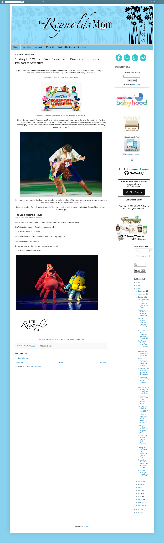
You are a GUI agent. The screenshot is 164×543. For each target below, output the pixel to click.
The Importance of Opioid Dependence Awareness (143, 409)
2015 (138, 282)
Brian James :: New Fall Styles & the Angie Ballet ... (143, 474)
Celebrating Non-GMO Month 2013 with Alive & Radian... (143, 463)
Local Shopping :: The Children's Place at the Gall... (143, 303)
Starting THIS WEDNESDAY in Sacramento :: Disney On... (143, 452)
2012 (138, 509)
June (140, 490)
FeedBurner (136, 84)
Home (15, 47)
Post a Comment (24, 358)
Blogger (86, 526)
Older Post (102, 362)
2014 (138, 285)
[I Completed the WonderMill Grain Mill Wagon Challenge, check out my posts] (131, 132)
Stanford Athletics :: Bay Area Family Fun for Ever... (142, 361)
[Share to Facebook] (48, 346)
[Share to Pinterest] (50, 346)
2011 (138, 512)
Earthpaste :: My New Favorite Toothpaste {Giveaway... (143, 371)
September (142, 481)
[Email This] (41, 346)
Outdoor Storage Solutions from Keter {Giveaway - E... (143, 323)
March (140, 499)
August (140, 484)
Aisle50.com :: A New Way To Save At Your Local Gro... (143, 390)
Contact (38, 47)
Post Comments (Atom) (33, 366)
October (141, 297)
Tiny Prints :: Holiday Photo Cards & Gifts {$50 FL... (143, 344)
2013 (138, 288)
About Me (27, 47)
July (139, 487)
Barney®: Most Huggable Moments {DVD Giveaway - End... (143, 440)
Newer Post (20, 362)
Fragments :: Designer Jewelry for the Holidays (143, 312)
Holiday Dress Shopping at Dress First (143, 353)
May (139, 493)
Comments (142, 256)
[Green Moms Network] (132, 154)
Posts (140, 251)
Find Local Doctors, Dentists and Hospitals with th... (143, 429)
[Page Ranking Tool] (140, 273)
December (142, 291)
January (141, 505)
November (142, 294)
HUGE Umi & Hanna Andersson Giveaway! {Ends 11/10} (143, 334)
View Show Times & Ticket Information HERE (61, 78)
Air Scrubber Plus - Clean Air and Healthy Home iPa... (143, 399)
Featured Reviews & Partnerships (72, 47)
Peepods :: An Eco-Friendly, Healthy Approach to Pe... (143, 380)
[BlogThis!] (43, 346)
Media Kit (50, 47)
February (141, 502)
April (140, 496)
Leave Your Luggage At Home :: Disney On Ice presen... (143, 418)
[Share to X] (45, 346)
